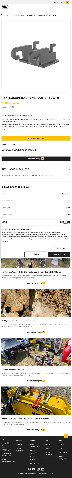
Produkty (8, 15)
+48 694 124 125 (6, 455)
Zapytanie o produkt (36, 138)
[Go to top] (66, 436)
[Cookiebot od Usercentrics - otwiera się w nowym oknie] (61, 222)
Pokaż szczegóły (60, 248)
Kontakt (61, 444)
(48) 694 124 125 (59, 2)
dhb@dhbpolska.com (8, 461)
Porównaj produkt (9, 144)
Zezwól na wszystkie (58, 254)
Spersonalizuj (34, 254)
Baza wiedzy (63, 452)
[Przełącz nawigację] (69, 7)
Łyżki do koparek (35, 463)
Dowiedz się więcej (34, 283)
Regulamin (19, 444)
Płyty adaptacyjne (20, 15)
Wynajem (48, 444)
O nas (60, 448)
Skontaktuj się (34, 159)
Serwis (47, 448)
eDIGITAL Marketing (49, 473)
